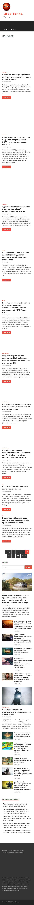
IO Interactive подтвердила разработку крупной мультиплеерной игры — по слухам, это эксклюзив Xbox (23, 662)
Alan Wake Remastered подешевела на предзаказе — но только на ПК (16, 711)
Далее (24, 556)
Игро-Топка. (13, 14)
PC (2, 484)
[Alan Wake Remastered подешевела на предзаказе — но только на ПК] (17, 705)
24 (22, 552)
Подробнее (6, 97)
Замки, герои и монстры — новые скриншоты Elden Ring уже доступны (22, 734)
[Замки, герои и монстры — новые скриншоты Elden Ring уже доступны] (7, 739)
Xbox (3, 250)
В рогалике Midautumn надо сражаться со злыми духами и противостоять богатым (15, 520)
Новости (4, 72)
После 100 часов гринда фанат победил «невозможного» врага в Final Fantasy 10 (16, 76)
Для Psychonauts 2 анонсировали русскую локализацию (22, 760)
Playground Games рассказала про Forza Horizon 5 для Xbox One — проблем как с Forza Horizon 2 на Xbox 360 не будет (15, 811)
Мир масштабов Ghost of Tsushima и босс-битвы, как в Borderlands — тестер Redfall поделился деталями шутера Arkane (23, 624)
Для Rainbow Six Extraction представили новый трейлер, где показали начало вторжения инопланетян (22, 785)
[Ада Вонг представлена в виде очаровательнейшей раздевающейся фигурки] (17, 188)
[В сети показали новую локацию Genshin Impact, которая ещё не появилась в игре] (17, 394)
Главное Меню (10, 29)
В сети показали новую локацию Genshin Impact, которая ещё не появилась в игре (16, 406)
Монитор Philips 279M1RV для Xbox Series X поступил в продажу (23, 650)
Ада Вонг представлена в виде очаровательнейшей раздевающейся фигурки (16, 208)
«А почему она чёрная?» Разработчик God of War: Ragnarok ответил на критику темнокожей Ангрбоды (22, 677)
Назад (8, 552)
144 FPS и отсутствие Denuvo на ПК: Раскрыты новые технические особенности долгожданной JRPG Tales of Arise (16, 307)
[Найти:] (17, 567)
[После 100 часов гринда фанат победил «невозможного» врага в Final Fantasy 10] (17, 56)
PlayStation (5, 353)
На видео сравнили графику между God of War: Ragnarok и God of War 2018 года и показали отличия (23, 771)
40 (18, 556)
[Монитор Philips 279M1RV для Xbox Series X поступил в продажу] (7, 654)
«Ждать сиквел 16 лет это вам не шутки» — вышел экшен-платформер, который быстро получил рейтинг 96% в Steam (23, 747)
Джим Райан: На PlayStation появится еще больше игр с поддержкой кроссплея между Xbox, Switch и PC (23, 638)
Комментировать (6, 81)
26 (9, 556)
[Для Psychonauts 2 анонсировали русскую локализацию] (7, 764)
